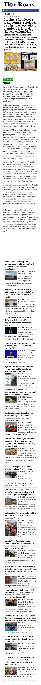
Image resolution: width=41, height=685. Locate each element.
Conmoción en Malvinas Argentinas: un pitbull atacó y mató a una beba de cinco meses (20, 392)
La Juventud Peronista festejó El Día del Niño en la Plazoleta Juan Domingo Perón (20, 515)
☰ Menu (5, 10)
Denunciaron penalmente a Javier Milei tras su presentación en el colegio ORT (20, 345)
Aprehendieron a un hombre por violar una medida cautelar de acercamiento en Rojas (19, 368)
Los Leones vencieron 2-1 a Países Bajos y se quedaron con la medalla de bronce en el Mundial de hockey (20, 618)
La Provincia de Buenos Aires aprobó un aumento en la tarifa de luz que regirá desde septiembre (20, 492)
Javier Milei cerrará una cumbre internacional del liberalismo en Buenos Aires (19, 638)
